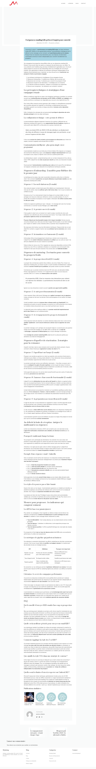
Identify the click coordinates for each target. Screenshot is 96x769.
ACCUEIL (63, 3)
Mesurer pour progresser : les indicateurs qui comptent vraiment (44, 86)
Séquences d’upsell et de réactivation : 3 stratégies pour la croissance (46, 82)
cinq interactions (34, 288)
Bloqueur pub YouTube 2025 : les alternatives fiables (59, 733)
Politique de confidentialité (31, 761)
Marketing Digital (52, 753)
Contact (83, 3)
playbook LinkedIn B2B (57, 479)
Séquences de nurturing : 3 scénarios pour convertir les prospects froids (46, 81)
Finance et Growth (52, 761)
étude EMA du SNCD (47, 141)
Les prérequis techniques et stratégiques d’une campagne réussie (45, 77)
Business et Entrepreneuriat (54, 756)
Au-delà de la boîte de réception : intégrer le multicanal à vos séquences (47, 84)
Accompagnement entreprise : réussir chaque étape (36, 733)
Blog (77, 3)
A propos (70, 3)
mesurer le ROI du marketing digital (41, 569)
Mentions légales (29, 763)
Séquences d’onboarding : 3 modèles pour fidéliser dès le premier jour (46, 79)
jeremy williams (55, 43)
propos (28, 753)
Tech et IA (51, 758)
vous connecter (17, 745)
